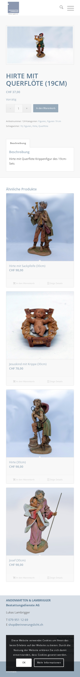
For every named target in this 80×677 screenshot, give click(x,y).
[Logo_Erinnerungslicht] (33, 8)
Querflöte (43, 126)
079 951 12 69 (18, 620)
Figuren (42, 121)
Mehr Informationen (49, 662)
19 (21, 126)
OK (24, 662)
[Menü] (68, 8)
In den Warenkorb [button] (25, 283)
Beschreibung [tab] (18, 143)
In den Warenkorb (45, 108)
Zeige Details (56, 283)
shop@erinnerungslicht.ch (25, 624)
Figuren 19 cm (54, 121)
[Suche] (59, 8)
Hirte (34, 126)
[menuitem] (59, 8)
